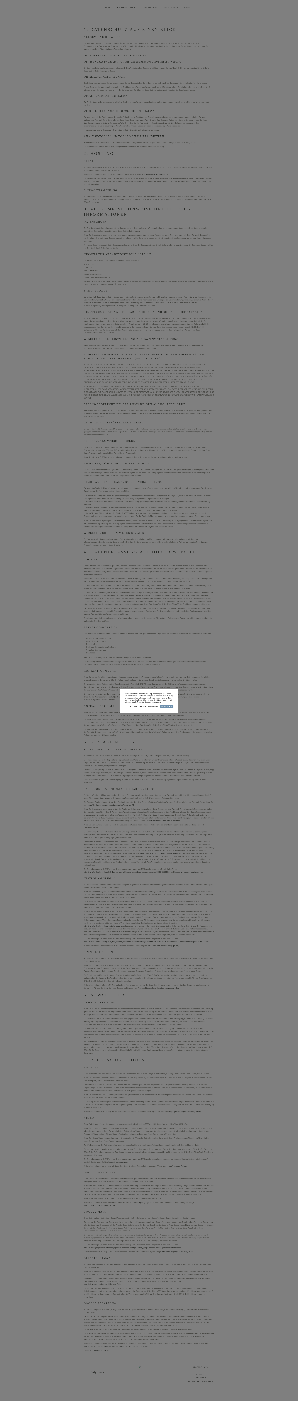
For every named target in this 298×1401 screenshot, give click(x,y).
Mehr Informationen (150, 706)
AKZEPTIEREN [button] (166, 706)
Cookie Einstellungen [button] (134, 706)
